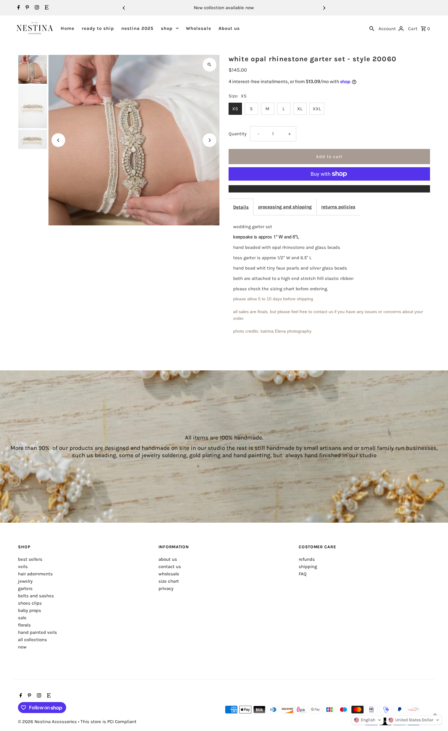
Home (67, 28)
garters (25, 588)
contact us (169, 566)
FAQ (303, 574)
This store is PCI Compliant (108, 721)
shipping (308, 566)
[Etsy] (45, 8)
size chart (168, 581)
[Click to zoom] (209, 65)
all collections (32, 639)
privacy (165, 588)
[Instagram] (36, 8)
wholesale (168, 574)
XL (299, 108)
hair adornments (35, 574)
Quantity (238, 133)
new (22, 647)
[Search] (372, 28)
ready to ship (98, 28)
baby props (29, 610)
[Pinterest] (26, 8)
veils (23, 566)
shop (166, 28)
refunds (307, 559)
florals (24, 625)
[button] (368, 720)
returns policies (338, 207)
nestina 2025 (137, 28)
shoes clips (30, 603)
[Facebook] (18, 8)
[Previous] (124, 7)
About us (229, 28)
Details (241, 207)
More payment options (329, 189)
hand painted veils (37, 632)
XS (235, 108)
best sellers (30, 559)
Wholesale (198, 28)
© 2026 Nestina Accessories (48, 721)
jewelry (25, 581)
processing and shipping (285, 207)
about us (167, 559)
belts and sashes (36, 596)
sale (22, 617)
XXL (317, 108)
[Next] (324, 7)
